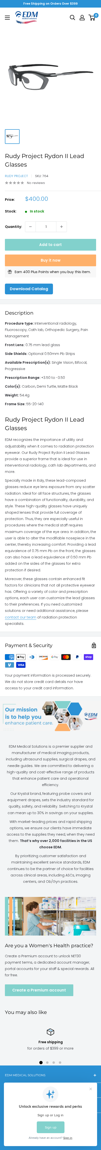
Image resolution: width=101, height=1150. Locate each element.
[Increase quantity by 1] (61, 227)
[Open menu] (7, 18)
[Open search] (72, 17)
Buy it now (51, 260)
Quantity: (13, 226)
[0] (92, 18)
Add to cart (50, 244)
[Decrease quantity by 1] (30, 227)
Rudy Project (16, 176)
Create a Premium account (39, 990)
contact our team (20, 617)
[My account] (82, 17)
